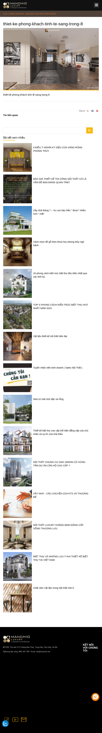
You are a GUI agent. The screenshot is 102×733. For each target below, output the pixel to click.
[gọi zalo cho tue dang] (5, 723)
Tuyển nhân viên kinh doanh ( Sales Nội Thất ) (57, 367)
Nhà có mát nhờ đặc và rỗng (48, 399)
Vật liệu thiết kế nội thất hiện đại (50, 336)
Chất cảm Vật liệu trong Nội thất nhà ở (53, 588)
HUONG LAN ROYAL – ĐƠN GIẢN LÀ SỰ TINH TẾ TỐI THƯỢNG (32, 14)
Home (5, 14)
